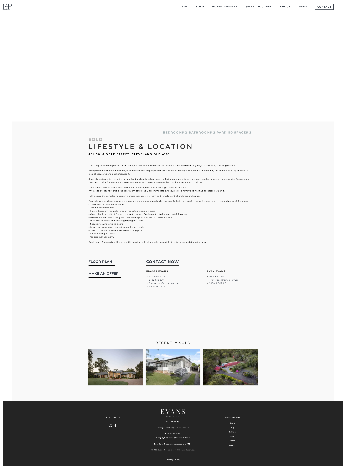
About (232, 445)
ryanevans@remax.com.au (224, 280)
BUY (185, 6)
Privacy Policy (173, 460)
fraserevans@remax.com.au (164, 283)
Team (232, 441)
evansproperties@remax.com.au (172, 428)
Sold (232, 436)
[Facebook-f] (115, 425)
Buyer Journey (224, 6)
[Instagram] (110, 425)
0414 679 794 (216, 276)
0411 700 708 (172, 422)
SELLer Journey (259, 6)
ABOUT (285, 6)
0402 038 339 (156, 280)
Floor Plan (100, 262)
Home (232, 423)
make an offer (104, 273)
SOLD (200, 6)
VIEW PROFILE (157, 286)
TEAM (303, 6)
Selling (232, 432)
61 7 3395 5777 (157, 276)
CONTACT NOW (162, 261)
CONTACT (324, 6)
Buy (232, 428)
